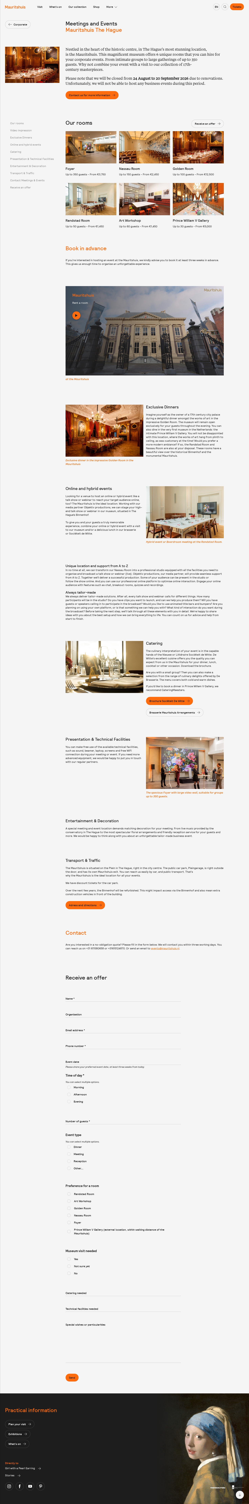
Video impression (21, 130)
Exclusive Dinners (21, 137)
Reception (80, 1161)
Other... (78, 1168)
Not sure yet (82, 1266)
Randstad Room (84, 1194)
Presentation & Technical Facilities (32, 158)
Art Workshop (82, 1201)
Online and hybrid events (25, 144)
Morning (79, 1087)
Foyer (77, 1222)
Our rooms (17, 123)
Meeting (79, 1154)
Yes (76, 1259)
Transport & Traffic (22, 173)
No (76, 1273)
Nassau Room (82, 1215)
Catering (15, 151)
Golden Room (82, 1208)
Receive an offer (20, 187)
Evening (78, 1101)
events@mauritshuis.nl (165, 948)
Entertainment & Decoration (28, 166)
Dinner (78, 1147)
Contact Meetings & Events (27, 180)
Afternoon (80, 1094)
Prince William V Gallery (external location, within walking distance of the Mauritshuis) (119, 1231)
